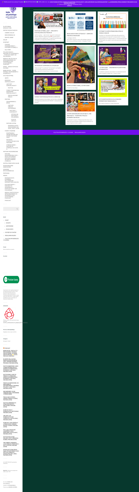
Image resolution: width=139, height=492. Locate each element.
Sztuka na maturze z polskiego (15, 116)
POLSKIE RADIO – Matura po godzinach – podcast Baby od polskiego (11, 54)
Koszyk (8, 223)
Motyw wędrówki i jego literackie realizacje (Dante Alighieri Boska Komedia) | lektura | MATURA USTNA (10, 368)
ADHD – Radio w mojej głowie (10, 67)
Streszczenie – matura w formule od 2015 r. (12, 147)
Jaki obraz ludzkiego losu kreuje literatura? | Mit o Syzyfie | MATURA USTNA (11, 444)
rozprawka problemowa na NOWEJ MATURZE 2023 (12, 135)
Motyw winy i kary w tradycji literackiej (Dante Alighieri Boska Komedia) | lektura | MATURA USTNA (10, 377)
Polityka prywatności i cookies (63, 132)
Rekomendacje (10, 35)
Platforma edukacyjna (7, 27)
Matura (7, 99)
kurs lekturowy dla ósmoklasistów (95, 2)
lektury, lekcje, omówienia (12, 107)
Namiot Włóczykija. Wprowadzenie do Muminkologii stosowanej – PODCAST (10, 61)
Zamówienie (9, 226)
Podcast (8, 200)
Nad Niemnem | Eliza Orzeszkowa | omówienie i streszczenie (11, 393)
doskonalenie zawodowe (8, 166)
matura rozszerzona (10, 151)
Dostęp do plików (10, 232)
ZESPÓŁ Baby (9, 37)
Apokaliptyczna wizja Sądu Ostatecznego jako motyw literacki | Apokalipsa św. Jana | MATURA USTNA (11, 452)
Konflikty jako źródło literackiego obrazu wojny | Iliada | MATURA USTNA (10, 424)
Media (5, 175)
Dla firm (8, 49)
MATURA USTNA (11, 123)
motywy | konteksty (13, 111)
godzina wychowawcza (8, 170)
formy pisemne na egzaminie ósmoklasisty (12, 92)
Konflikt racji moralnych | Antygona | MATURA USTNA (11, 411)
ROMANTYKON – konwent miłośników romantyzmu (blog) (12, 180)
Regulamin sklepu (10, 235)
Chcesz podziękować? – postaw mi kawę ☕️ (11, 46)
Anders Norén (12, 487)
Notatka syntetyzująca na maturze (12, 141)
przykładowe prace (13, 96)
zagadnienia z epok (11, 102)
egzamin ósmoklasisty (10, 81)
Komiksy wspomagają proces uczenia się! (47, 97)
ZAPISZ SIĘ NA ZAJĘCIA (10, 30)
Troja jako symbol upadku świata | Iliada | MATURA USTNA (10, 398)
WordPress (12, 485)
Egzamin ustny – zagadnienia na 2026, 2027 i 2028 (13, 127)
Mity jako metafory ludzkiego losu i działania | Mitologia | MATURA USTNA (10, 432)
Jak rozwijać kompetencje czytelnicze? (47, 65)
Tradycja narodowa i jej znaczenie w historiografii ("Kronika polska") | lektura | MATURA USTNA (11, 385)
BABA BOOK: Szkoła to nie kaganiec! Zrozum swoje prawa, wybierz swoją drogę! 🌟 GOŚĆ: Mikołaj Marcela (10, 353)
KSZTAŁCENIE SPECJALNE (11, 163)
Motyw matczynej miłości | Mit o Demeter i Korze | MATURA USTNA (10, 438)
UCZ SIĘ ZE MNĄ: (8, 75)
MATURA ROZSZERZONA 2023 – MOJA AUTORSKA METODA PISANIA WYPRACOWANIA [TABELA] (12, 157)
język (7, 78)
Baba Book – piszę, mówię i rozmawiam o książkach (10, 72)
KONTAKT (6, 42)
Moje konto (9, 229)
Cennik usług (9, 32)
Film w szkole (13, 120)
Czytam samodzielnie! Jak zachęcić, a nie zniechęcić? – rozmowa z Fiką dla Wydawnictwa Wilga (79, 115)
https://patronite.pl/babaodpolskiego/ (15, 322)
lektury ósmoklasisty (11, 84)
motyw (10, 88)
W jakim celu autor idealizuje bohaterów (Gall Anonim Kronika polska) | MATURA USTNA (10, 361)
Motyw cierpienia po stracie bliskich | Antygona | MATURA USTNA (9, 405)
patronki (6, 173)
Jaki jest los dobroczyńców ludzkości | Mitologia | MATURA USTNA (10, 417)
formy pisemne (10, 130)
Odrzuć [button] (69, 5)
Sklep (5, 39)
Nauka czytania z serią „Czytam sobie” (78, 85)
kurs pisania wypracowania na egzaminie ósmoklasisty (67, 2)
